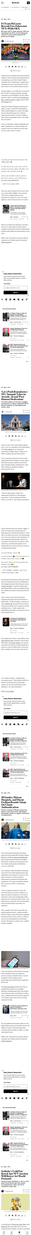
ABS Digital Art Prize (7, 641)
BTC (2, 7)
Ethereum (4, 1227)
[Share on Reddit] (19, 66)
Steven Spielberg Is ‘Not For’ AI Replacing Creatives (18, 329)
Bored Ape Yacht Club (18, 1224)
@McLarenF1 (5, 162)
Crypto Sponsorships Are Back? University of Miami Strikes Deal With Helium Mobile (18, 208)
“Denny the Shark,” (7, 586)
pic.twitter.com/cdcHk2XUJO (10, 180)
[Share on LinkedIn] (9, 66)
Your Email (7, 283)
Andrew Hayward (10, 41)
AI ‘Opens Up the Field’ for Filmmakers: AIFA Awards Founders (18, 620)
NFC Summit (8, 449)
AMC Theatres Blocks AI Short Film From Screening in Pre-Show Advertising (19, 346)
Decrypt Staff (9, 411)
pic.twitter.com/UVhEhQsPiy (9, 567)
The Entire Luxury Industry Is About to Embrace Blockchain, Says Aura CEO (19, 1007)
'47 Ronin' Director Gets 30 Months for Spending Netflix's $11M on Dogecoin (18, 315)
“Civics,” (25, 528)
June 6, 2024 (15, 184)
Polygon (6, 102)
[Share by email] (12, 66)
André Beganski (9, 1191)
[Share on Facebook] (15, 66)
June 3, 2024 (15, 572)
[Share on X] (6, 66)
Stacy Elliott (10, 691)
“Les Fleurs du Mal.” (15, 643)
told (8, 604)
